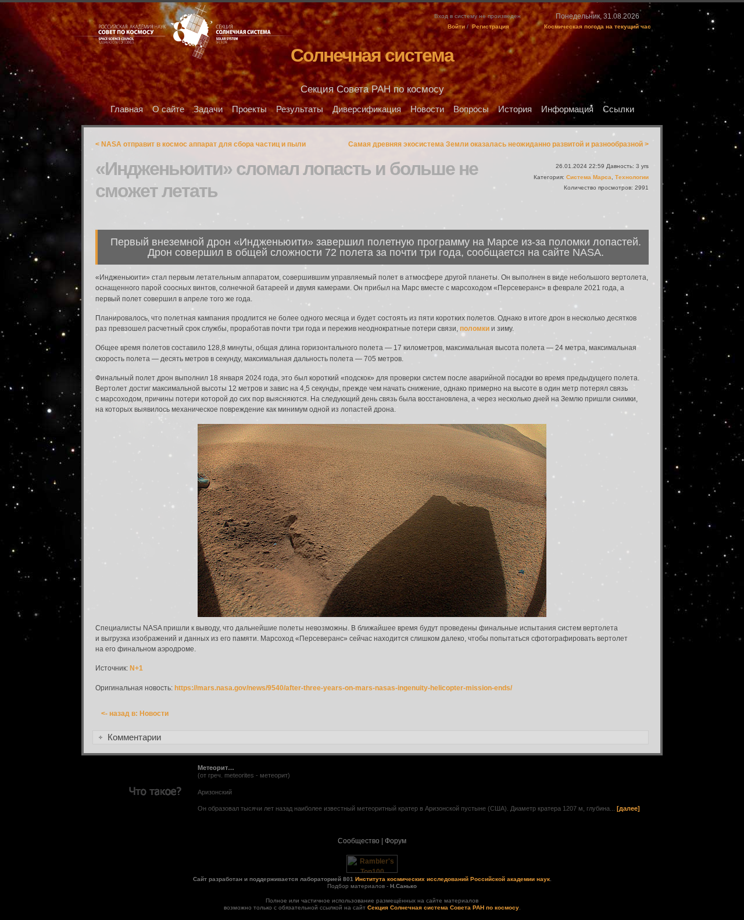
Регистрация (490, 26)
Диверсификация (366, 109)
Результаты (299, 109)
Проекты (249, 109)
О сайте (168, 109)
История (515, 109)
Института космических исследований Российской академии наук (452, 879)
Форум (395, 841)
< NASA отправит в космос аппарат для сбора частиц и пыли (200, 144)
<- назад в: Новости (135, 713)
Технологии (632, 177)
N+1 (136, 668)
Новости (427, 109)
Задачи (208, 109)
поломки (474, 329)
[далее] (628, 808)
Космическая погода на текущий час (597, 26)
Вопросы (471, 109)
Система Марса (588, 177)
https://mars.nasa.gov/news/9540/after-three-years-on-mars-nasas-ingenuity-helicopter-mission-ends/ (343, 688)
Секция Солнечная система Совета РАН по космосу (443, 907)
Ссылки (618, 109)
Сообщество (359, 841)
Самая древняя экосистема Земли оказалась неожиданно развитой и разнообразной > (498, 144)
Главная (126, 109)
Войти (456, 26)
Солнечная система (372, 55)
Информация (567, 109)
